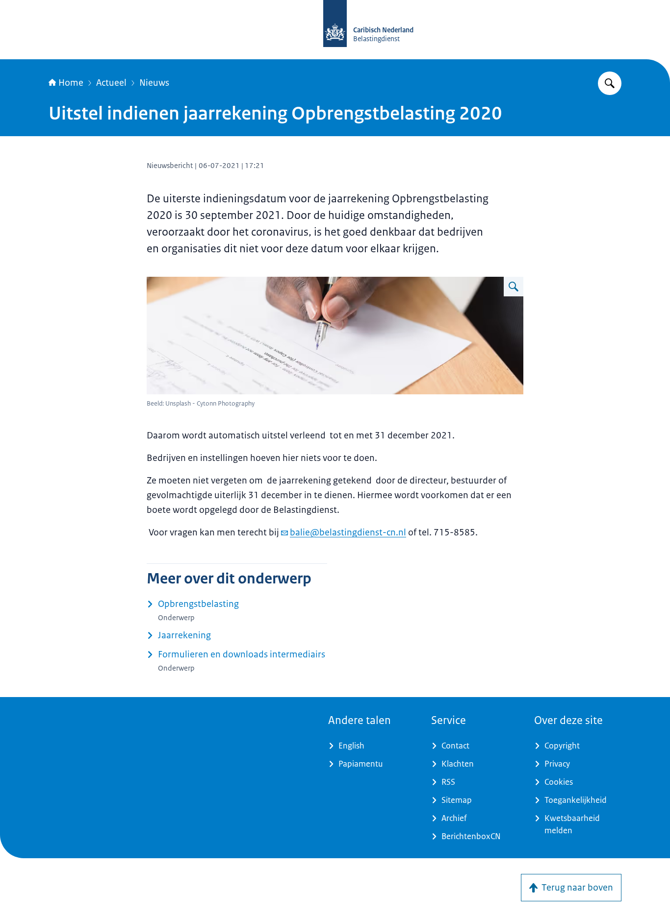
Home (70, 83)
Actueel (111, 83)
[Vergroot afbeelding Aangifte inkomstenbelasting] (513, 286)
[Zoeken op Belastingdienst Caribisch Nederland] (609, 83)
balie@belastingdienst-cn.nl (348, 532)
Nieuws (154, 83)
